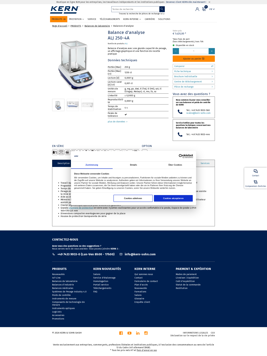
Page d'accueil (59, 26)
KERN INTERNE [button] (131, 19)
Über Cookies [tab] (175, 165)
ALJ (126, 44)
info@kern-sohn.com (140, 254)
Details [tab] (133, 165)
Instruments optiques (63, 308)
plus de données (117, 121)
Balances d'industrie (63, 284)
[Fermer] (209, 2)
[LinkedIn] (137, 334)
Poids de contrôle (61, 295)
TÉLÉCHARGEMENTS (110, 19)
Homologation (100, 281)
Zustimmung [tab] (92, 165)
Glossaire (139, 298)
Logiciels (56, 311)
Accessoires (58, 315)
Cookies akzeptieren (173, 198)
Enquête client (142, 302)
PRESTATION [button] (75, 19)
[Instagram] (146, 334)
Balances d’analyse (123, 26)
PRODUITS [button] (57, 19)
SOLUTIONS (164, 19)
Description (64, 163)
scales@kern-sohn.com (198, 113)
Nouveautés (58, 274)
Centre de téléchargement (188, 81)
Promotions (58, 318)
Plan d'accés (141, 284)
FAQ (95, 291)
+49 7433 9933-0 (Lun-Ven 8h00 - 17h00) (86, 254)
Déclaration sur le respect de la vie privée (192, 335)
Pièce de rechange (184, 86)
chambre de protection (81, 208)
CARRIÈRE (150, 19)
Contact (138, 277)
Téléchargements (102, 288)
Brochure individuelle (185, 76)
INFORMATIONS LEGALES (195, 332)
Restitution (182, 288)
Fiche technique (182, 71)
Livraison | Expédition (187, 277)
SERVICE (92, 19)
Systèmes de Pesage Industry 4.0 (69, 291)
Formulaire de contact (146, 281)
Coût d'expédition (185, 281)
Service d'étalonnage (104, 277)
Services (205, 163)
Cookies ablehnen (133, 198)
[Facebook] (121, 334)
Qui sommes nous (143, 274)
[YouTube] (129, 334)
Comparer (179, 66)
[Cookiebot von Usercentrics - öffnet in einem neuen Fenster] (181, 156)
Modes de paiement (186, 274)
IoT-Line (56, 277)
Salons (96, 274)
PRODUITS (76, 26)
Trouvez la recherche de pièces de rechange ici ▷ (142, 14)
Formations (140, 291)
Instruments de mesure (64, 298)
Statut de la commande (188, 284)
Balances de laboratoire (97, 26)
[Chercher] (162, 9)
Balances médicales (62, 288)
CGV (213, 332)
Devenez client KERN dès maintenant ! (186, 2)
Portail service (101, 284)
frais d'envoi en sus (147, 350)
